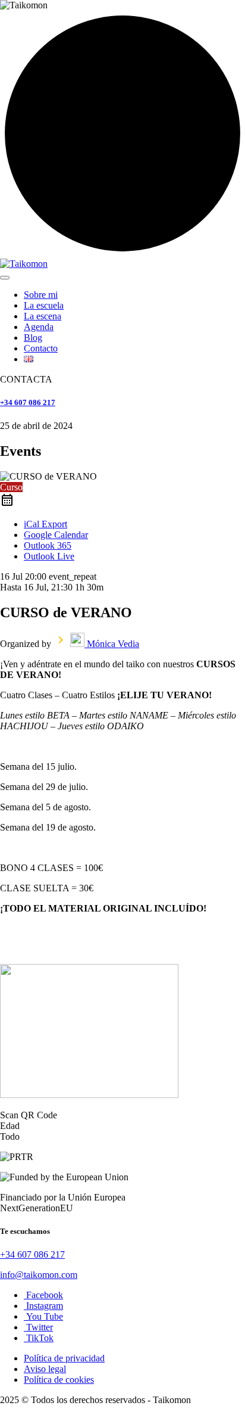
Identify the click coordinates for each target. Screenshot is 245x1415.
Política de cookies (59, 1379)
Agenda (39, 327)
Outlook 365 (47, 545)
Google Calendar (56, 535)
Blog (33, 337)
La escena (42, 316)
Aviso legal (45, 1369)
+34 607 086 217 (27, 402)
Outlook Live (49, 556)
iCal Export (45, 524)
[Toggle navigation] (5, 277)
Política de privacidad (64, 1358)
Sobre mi (41, 295)
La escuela (44, 305)
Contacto (41, 348)
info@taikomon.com (38, 1275)
